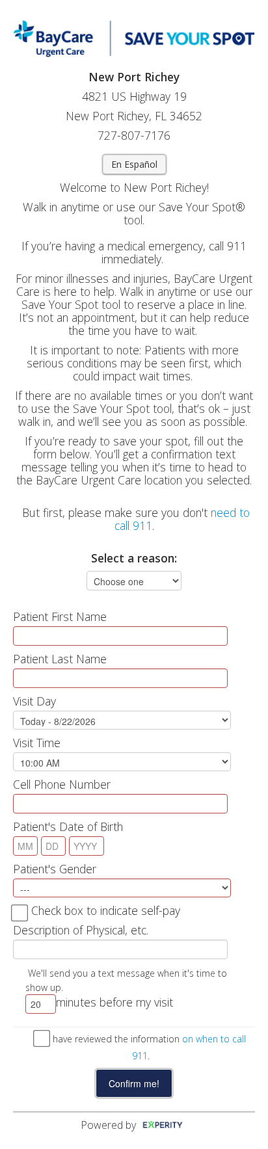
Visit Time (36, 742)
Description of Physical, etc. (80, 929)
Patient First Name (60, 616)
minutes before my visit (114, 1002)
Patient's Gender (54, 868)
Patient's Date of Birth (68, 826)
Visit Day (34, 700)
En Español (134, 164)
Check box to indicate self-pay (105, 910)
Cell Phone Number (62, 784)
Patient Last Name (60, 658)
